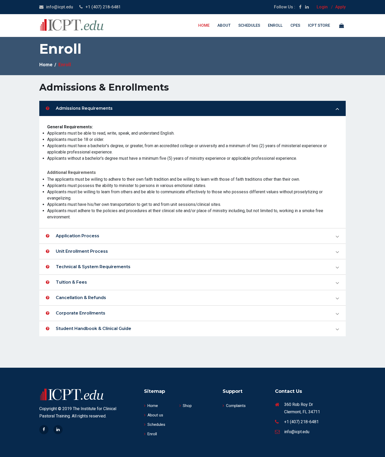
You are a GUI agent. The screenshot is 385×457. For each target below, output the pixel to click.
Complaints (236, 405)
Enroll (152, 434)
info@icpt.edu (59, 6)
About (223, 25)
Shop (187, 405)
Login (322, 6)
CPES (295, 25)
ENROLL (275, 25)
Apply (340, 6)
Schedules (249, 25)
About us (155, 415)
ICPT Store (319, 25)
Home (204, 25)
